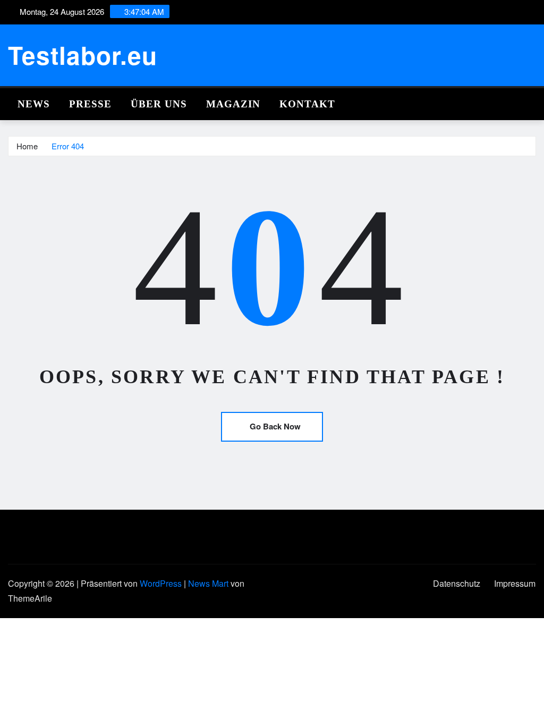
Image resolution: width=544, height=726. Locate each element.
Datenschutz (456, 583)
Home (27, 145)
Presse (90, 103)
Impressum (515, 583)
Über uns (159, 103)
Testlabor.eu (82, 54)
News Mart (208, 583)
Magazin (233, 103)
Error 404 (68, 145)
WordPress (161, 583)
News (34, 103)
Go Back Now (275, 426)
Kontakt (307, 103)
